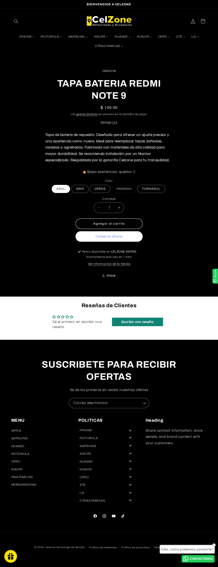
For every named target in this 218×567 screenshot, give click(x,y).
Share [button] (111, 275)
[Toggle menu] (130, 430)
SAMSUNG (19, 438)
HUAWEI (17, 446)
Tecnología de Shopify (70, 547)
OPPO (15, 461)
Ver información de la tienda (109, 264)
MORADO (126, 190)
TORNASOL (151, 188)
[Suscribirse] (144, 403)
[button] (16, 21)
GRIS (80, 188)
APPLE (16, 430)
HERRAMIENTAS (24, 484)
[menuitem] (27, 36)
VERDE (100, 188)
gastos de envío (87, 114)
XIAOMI (17, 469)
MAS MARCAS (22, 477)
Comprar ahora (109, 236)
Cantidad (108, 198)
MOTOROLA (20, 454)
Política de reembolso (103, 547)
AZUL (60, 188)
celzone (50, 547)
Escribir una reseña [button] (137, 322)
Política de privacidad (135, 547)
